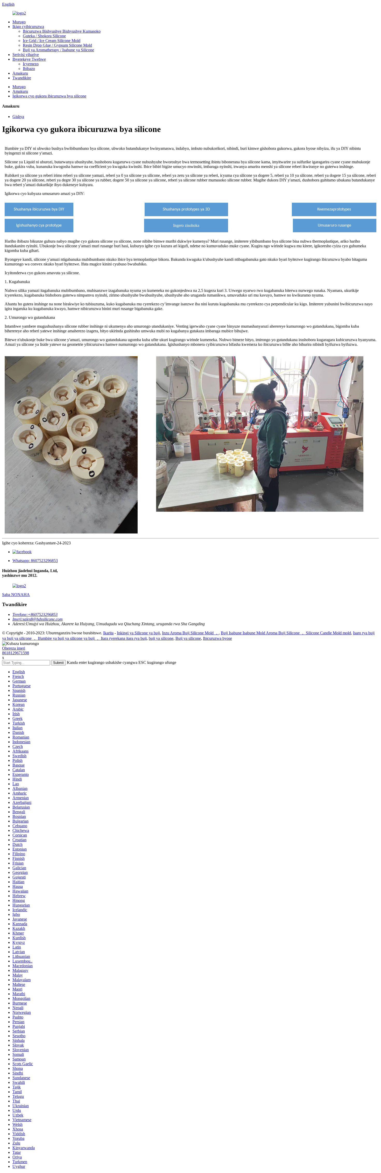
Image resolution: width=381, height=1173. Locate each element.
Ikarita (108, 633)
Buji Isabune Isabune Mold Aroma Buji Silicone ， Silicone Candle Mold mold (286, 633)
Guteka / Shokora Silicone (44, 36)
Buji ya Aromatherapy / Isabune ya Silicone (58, 50)
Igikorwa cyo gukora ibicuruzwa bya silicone (49, 96)
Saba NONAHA (16, 594)
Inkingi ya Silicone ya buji (138, 633)
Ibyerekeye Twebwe (29, 59)
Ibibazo (29, 68)
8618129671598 (15, 653)
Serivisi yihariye (25, 54)
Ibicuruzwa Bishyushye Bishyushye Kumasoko (62, 31)
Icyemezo (31, 64)
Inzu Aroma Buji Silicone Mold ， (190, 633)
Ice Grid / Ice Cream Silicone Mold (51, 40)
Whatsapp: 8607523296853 (35, 560)
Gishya (18, 116)
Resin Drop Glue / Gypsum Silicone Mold (57, 45)
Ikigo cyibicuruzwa (28, 26)
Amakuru (20, 73)
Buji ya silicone (188, 638)
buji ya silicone (161, 638)
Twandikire (21, 78)
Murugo (19, 22)
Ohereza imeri (13, 648)
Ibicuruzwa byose (217, 638)
